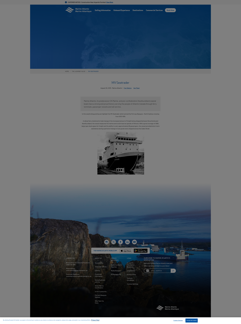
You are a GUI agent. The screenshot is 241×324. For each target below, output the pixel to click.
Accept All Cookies (191, 320)
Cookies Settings (178, 320)
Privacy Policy (95, 320)
